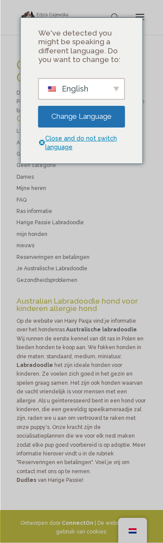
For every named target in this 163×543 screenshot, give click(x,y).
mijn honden (32, 234)
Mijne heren (31, 188)
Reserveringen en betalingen (53, 257)
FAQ (22, 200)
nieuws (25, 245)
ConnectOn (77, 523)
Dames (25, 177)
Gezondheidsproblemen (47, 280)
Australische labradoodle (101, 330)
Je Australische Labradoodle (52, 268)
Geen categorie (36, 165)
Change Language (81, 116)
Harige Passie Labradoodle (50, 222)
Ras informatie (34, 211)
